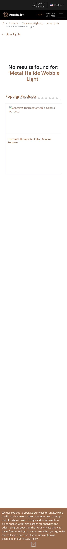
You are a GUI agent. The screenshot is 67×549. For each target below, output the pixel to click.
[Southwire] (14, 15)
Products (13, 23)
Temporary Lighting (32, 23)
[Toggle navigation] (61, 15)
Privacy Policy (30, 538)
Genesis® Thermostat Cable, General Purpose (30, 140)
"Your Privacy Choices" (49, 527)
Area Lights (53, 23)
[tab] (17, 98)
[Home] (3, 23)
